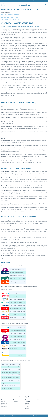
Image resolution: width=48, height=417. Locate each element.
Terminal (15, 399)
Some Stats (4, 21)
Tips (26, 411)
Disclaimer (14, 415)
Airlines (3, 404)
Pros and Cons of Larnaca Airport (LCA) (10, 16)
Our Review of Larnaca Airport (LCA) (10, 14)
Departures (4, 403)
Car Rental (15, 401)
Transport (27, 399)
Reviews (27, 403)
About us (21, 415)
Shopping (27, 408)
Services (27, 404)
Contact (18, 415)
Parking (39, 399)
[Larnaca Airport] (3, 4)
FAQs (26, 410)
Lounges (27, 406)
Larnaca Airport (24, 5)
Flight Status (4, 406)
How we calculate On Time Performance (10, 19)
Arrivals (3, 401)
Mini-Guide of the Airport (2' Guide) (9, 17)
